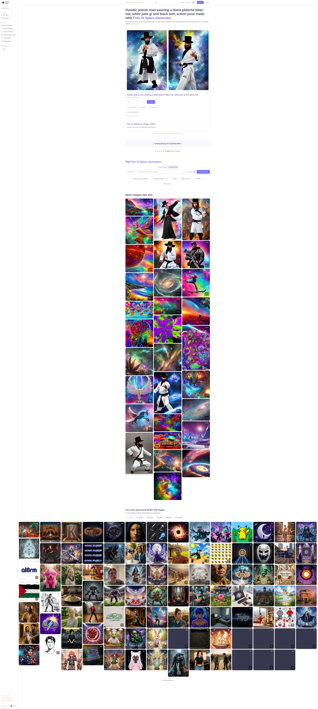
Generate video (173, 167)
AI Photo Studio (7, 41)
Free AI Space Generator (152, 18)
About (5, 706)
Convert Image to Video (9, 34)
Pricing (182, 2)
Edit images (6, 18)
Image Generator (7, 25)
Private (198, 178)
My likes (130, 517)
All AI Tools (6, 8)
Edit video (5, 15)
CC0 (137, 115)
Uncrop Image (7, 38)
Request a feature (5, 708)
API (4, 49)
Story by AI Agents (159, 178)
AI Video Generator (8, 31)
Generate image (162, 167)
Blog (2, 706)
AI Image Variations (8, 28)
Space (128, 97)
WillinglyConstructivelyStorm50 (148, 92)
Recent (141, 517)
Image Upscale (136, 127)
